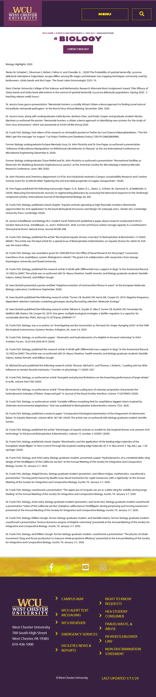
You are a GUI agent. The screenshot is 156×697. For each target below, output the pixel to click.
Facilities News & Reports (76, 648)
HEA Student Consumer (116, 613)
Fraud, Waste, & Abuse (118, 626)
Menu (105, 14)
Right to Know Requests (118, 601)
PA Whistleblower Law (121, 638)
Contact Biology (78, 49)
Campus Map (72, 598)
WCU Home (47, 33)
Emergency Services (79, 634)
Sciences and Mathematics (70, 33)
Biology (90, 33)
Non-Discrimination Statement (123, 651)
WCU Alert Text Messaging (74, 612)
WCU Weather (73, 622)
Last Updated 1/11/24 (120, 678)
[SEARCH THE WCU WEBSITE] (141, 14)
